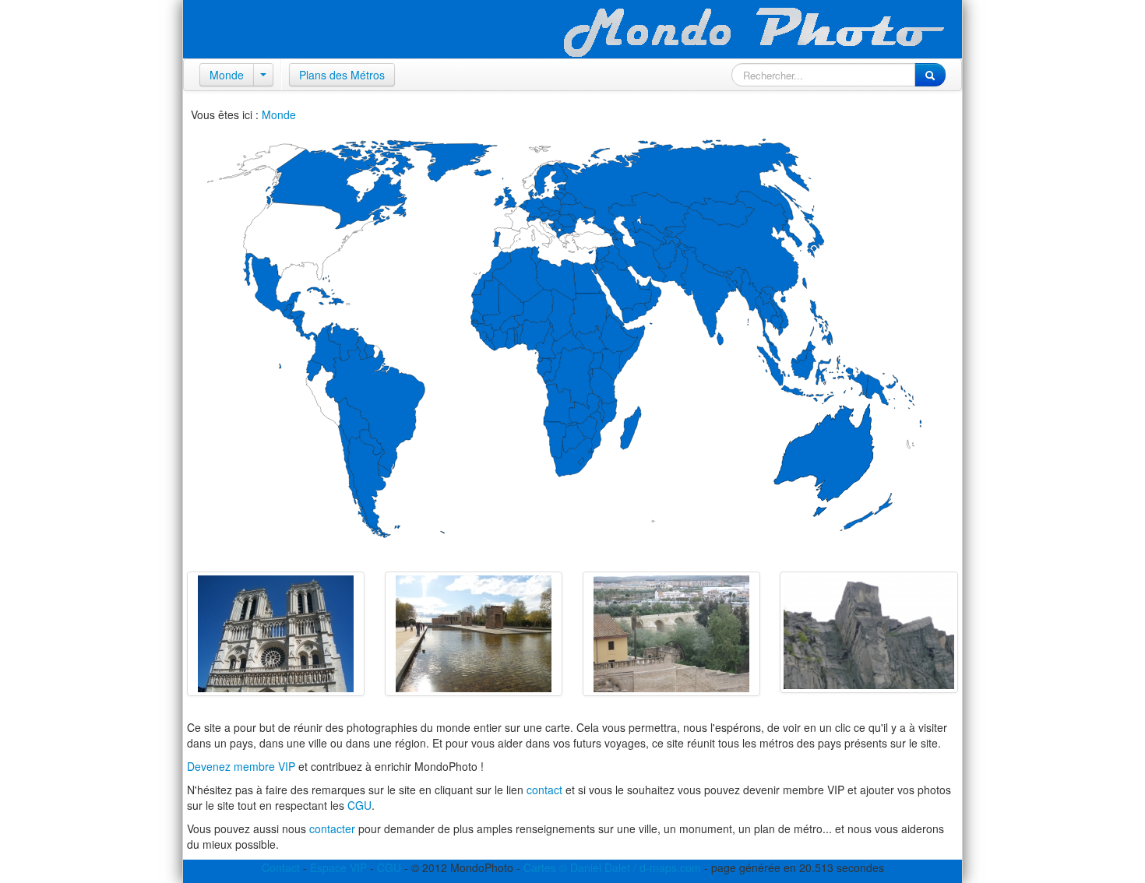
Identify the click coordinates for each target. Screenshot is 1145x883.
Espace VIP (338, 867)
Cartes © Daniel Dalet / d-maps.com (612, 867)
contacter (332, 828)
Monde (227, 75)
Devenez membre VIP (241, 766)
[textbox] (823, 74)
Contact (281, 867)
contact (544, 789)
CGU (359, 805)
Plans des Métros (342, 75)
